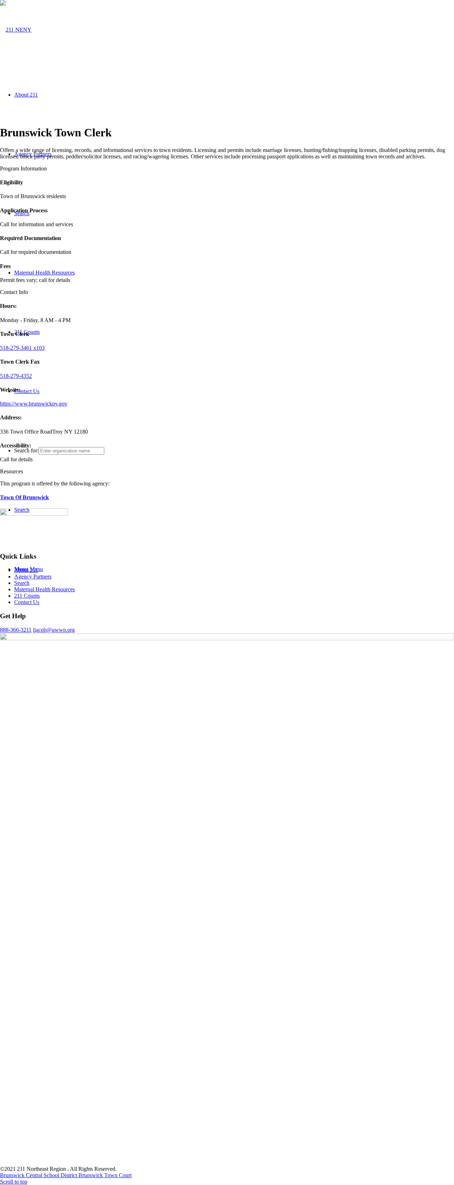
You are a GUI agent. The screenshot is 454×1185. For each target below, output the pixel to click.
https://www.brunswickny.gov (33, 404)
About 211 (26, 570)
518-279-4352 (16, 376)
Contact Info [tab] (14, 292)
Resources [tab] (11, 471)
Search (21, 583)
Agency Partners (32, 577)
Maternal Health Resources (44, 589)
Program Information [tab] (23, 168)
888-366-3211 (16, 630)
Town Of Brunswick (24, 497)
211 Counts (27, 596)
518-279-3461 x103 (22, 348)
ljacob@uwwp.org (54, 630)
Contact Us (26, 602)
